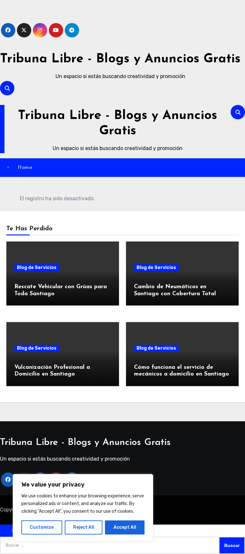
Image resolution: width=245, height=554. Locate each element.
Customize (42, 527)
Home (25, 167)
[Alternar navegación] (2, 129)
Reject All (83, 527)
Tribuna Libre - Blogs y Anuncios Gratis (120, 59)
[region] (83, 507)
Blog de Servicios (36, 267)
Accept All (125, 527)
